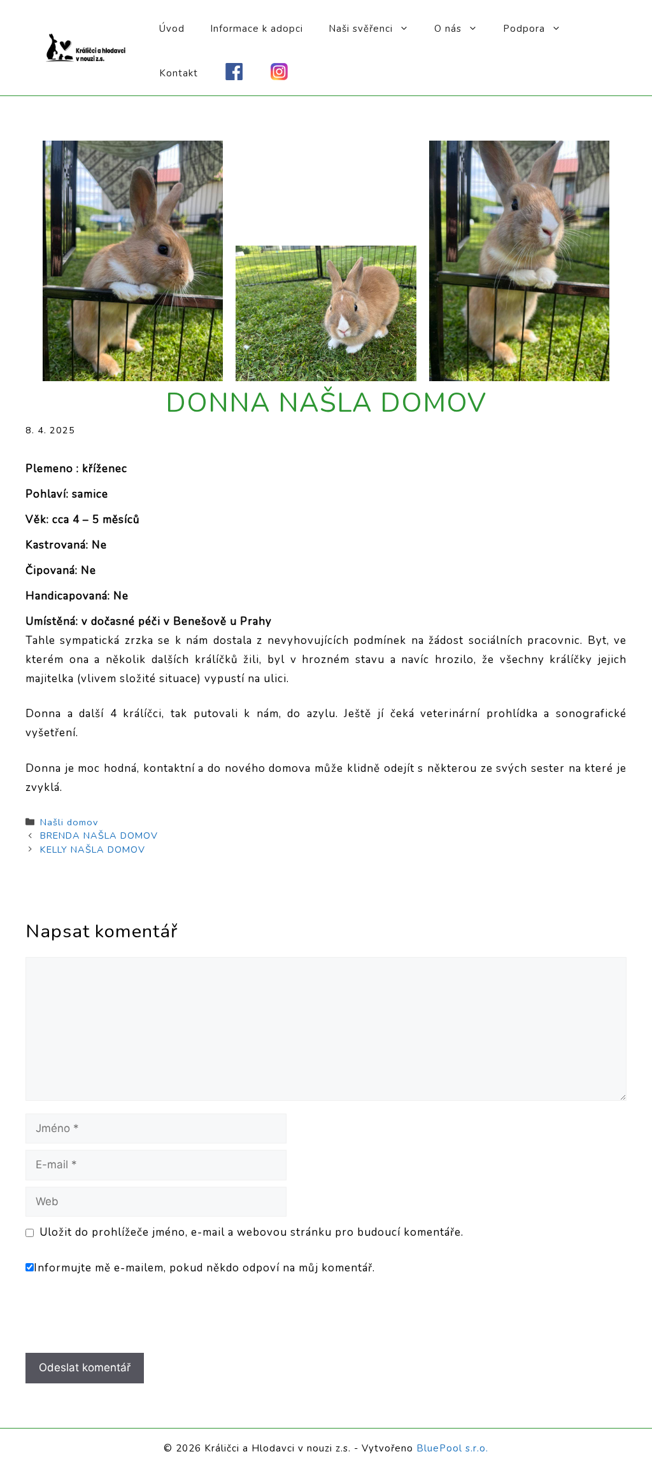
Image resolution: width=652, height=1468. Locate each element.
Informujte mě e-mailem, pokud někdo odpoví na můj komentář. (204, 1268)
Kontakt (178, 73)
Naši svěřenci (361, 28)
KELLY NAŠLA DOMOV (92, 849)
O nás (448, 28)
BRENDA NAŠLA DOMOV (99, 835)
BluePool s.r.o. (452, 1448)
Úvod (172, 28)
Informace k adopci (256, 28)
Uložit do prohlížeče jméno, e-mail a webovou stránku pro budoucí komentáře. (251, 1232)
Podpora (524, 28)
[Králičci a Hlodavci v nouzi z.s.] (85, 46)
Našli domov (69, 822)
